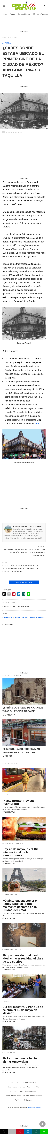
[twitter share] (4, 594)
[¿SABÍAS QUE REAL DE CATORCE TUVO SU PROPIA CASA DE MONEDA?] (24, 691)
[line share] (28, 594)
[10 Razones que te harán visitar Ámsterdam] (24, 1038)
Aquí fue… (14, 37)
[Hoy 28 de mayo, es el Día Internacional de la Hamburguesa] (24, 828)
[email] (12, 1131)
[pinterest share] (14, 594)
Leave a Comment (24, 582)
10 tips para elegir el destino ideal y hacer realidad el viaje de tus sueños (22, 958)
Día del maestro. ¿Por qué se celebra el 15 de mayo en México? (22, 1010)
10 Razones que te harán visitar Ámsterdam (19, 1060)
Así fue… (6, 795)
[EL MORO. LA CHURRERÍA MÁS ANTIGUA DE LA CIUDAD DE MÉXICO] (24, 732)
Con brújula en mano (11, 895)
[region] (24, 24)
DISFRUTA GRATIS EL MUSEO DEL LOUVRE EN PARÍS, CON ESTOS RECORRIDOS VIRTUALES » (25, 552)
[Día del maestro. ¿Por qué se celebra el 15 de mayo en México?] (24, 986)
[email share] (9, 594)
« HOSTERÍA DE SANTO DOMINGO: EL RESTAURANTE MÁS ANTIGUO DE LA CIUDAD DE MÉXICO (20, 568)
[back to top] (42, 1124)
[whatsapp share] (23, 594)
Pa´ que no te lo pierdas (13, 843)
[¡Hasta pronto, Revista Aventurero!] (24, 780)
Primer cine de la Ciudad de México (29, 617)
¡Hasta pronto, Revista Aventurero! (18, 802)
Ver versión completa (34, 1107)
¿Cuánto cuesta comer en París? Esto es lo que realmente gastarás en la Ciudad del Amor (20, 905)
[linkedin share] (18, 594)
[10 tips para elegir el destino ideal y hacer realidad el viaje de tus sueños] (24, 935)
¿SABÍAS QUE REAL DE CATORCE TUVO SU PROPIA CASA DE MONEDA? (22, 711)
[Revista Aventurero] (24, 5)
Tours (12, 14)
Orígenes (6, 1001)
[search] (44, 5)
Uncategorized (9, 1052)
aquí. (37, 423)
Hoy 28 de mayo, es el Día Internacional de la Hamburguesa (20, 852)
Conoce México (24, 14)
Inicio (5, 14)
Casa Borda (7, 617)
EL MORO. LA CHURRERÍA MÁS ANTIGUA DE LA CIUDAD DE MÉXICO (21, 752)
